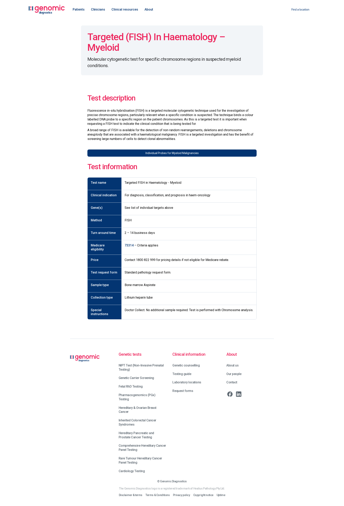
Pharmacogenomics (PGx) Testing (137, 397)
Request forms (182, 391)
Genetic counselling (186, 365)
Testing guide (181, 374)
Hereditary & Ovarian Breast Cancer (137, 410)
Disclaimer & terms (130, 495)
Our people (233, 374)
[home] (47, 9)
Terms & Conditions (158, 495)
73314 (129, 245)
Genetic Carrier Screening (136, 378)
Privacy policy (181, 495)
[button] (78, 9)
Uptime (221, 495)
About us (232, 365)
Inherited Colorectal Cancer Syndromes (137, 422)
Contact (231, 382)
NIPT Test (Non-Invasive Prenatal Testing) (141, 367)
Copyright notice (203, 495)
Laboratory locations (186, 382)
